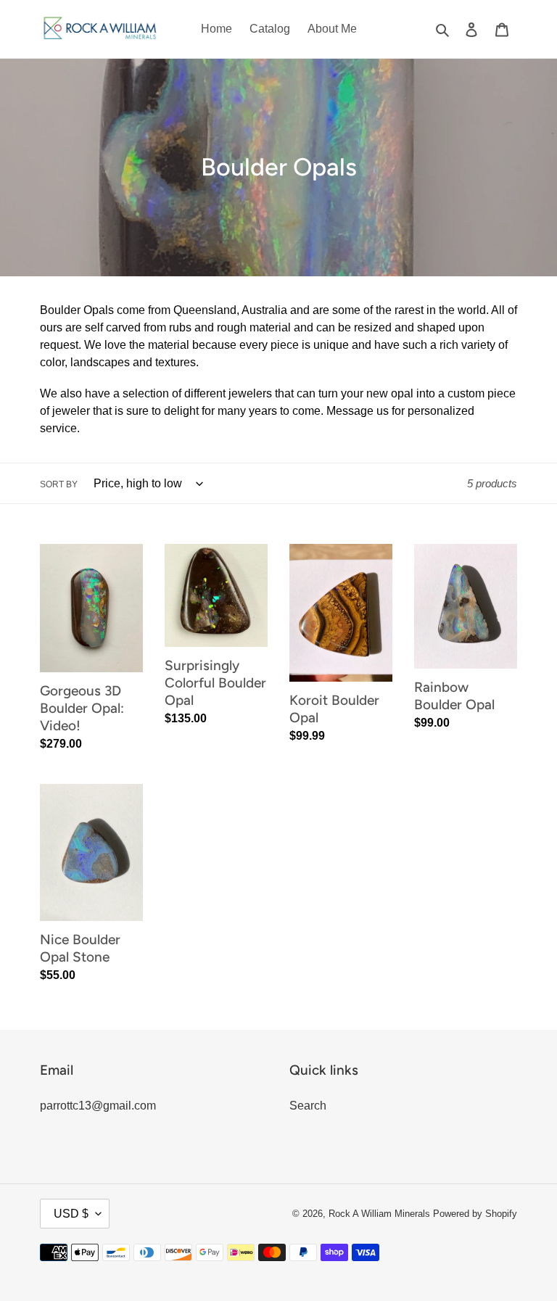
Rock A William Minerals (381, 1213)
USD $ (71, 1213)
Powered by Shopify (475, 1213)
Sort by (59, 484)
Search (307, 1105)
